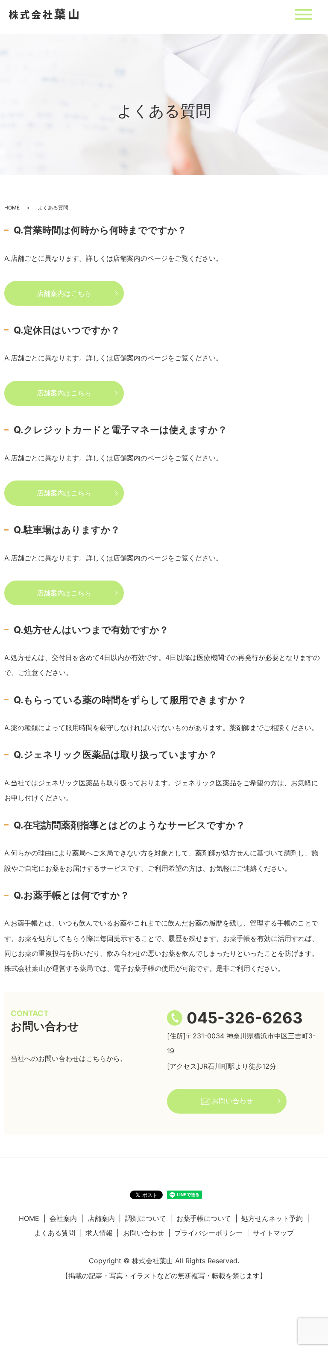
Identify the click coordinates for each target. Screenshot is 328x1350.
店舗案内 (101, 1218)
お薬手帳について (203, 1218)
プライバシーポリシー (208, 1233)
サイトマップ (273, 1233)
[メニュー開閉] (303, 14)
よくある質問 (54, 1233)
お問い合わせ (231, 1101)
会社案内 (63, 1218)
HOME (12, 207)
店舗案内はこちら (64, 293)
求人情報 (99, 1233)
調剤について (145, 1218)
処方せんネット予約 (272, 1218)
